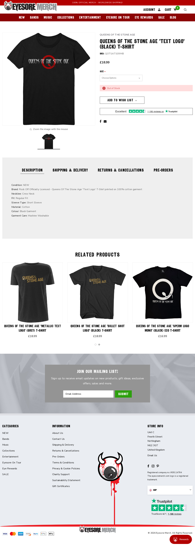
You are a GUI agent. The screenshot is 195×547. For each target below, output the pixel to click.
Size (102, 71)
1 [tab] (96, 345)
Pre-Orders (163, 170)
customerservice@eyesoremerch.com (170, 455)
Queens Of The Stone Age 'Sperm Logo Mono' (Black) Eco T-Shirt (162, 328)
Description (32, 170)
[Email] (105, 121)
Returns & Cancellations (121, 170)
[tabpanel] (32, 300)
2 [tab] (99, 345)
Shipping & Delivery (70, 170)
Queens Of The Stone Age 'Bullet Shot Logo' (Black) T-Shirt (98, 328)
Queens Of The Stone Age (117, 34)
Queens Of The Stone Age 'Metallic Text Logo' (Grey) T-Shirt (32, 328)
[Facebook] (100, 121)
